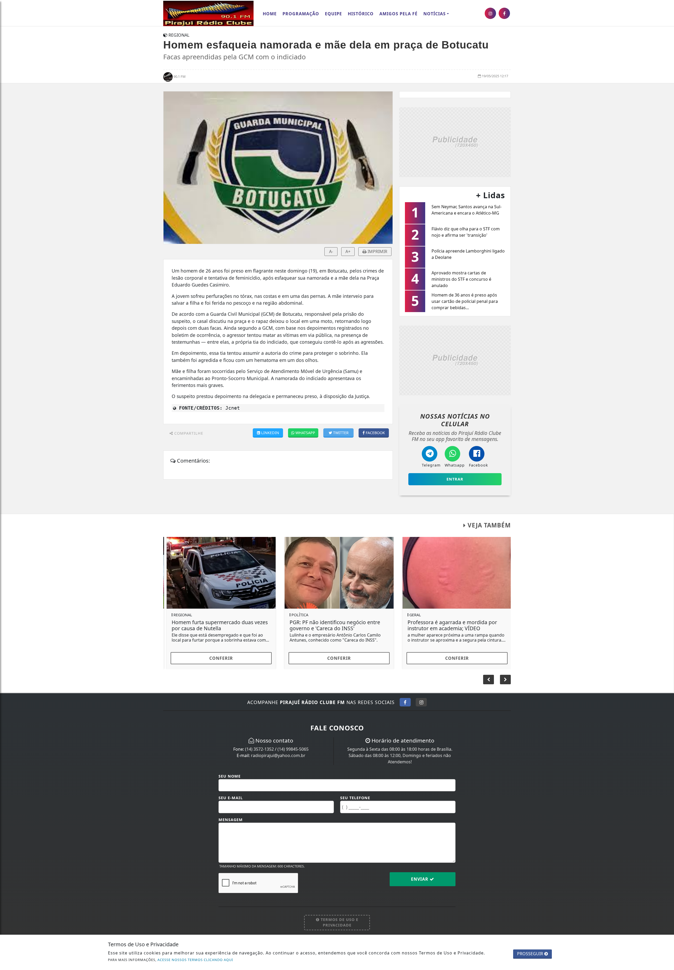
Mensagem (231, 819)
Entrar (455, 479)
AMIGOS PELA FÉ (398, 14)
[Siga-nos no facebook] (504, 13)
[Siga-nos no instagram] (490, 13)
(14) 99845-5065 (293, 749)
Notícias (434, 14)
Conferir (219, 658)
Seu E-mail (231, 797)
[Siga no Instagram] (421, 702)
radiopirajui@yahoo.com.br (278, 755)
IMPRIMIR (376, 251)
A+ (347, 251)
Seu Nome (230, 776)
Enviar (420, 879)
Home (270, 14)
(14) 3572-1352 (259, 749)
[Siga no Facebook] (405, 702)
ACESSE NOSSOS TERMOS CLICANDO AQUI (195, 959)
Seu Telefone (355, 797)
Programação (301, 14)
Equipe (333, 14)
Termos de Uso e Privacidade (338, 922)
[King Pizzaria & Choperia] (455, 141)
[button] (505, 679)
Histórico (361, 14)
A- (331, 251)
